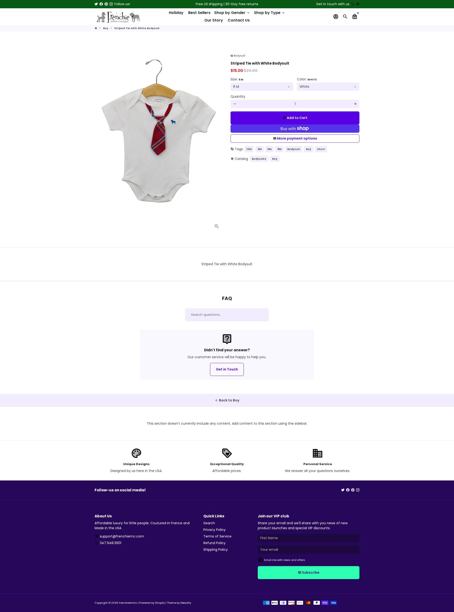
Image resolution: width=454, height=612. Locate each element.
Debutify (185, 603)
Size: (237, 79)
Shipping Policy (215, 549)
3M (260, 149)
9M (279, 149)
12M (249, 149)
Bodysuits (259, 158)
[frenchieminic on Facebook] (101, 4)
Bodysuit (238, 55)
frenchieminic (128, 603)
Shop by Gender (232, 12)
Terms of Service (217, 536)
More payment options (297, 138)
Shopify (160, 603)
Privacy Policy (214, 529)
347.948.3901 (108, 543)
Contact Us (239, 20)
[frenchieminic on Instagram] (111, 4)
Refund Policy (214, 543)
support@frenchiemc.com (119, 536)
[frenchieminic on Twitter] (96, 4)
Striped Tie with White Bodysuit (137, 28)
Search (209, 523)
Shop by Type (269, 12)
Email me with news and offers (284, 560)
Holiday (176, 12)
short (321, 149)
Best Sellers (199, 12)
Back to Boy (227, 400)
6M (269, 149)
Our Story (213, 20)
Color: (307, 79)
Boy (105, 28)
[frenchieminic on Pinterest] (106, 4)
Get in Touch (227, 369)
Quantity (238, 96)
